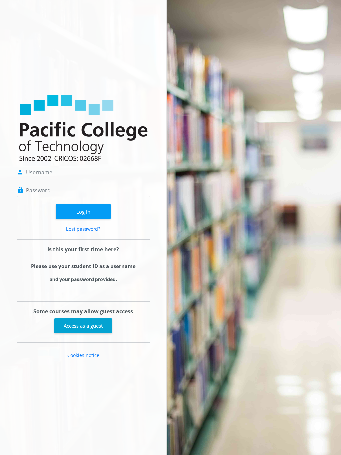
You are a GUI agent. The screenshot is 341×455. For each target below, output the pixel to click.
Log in (83, 211)
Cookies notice (83, 355)
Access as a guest (83, 325)
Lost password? (83, 229)
